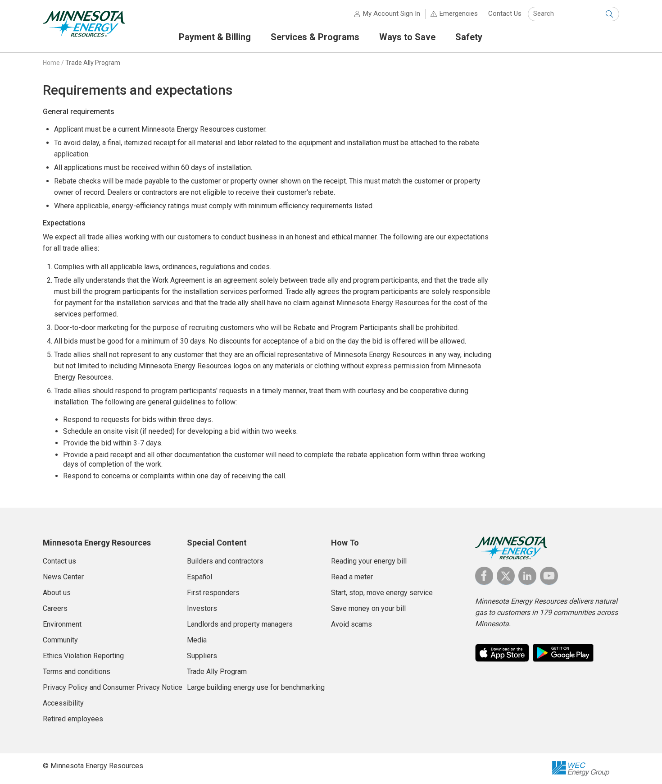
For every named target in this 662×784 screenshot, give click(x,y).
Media (197, 640)
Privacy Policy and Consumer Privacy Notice (112, 687)
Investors (202, 608)
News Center (63, 577)
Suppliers (202, 655)
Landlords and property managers (240, 624)
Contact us (59, 561)
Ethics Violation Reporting (83, 655)
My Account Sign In (391, 13)
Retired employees (73, 719)
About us (57, 592)
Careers (55, 608)
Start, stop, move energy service (382, 592)
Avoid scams (351, 624)
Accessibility (63, 703)
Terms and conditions (76, 671)
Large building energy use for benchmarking (256, 687)
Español (199, 577)
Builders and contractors (225, 561)
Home (51, 62)
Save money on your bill (368, 608)
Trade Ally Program (92, 62)
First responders (213, 592)
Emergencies (459, 13)
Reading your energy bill (369, 561)
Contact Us (504, 13)
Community (60, 640)
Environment (62, 624)
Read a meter (352, 577)
